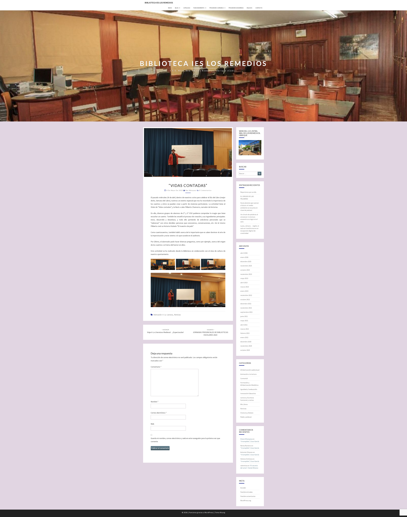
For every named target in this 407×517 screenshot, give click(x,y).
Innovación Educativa (248, 393)
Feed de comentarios (247, 496)
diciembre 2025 (245, 261)
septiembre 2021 (246, 312)
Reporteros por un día (248, 192)
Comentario (156, 367)
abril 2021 (243, 325)
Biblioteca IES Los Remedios (159, 2)
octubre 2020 (245, 350)
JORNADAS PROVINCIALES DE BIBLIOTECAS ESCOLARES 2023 (210, 332)
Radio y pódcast (246, 417)
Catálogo (186, 8)
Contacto (258, 8)
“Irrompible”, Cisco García (249, 441)
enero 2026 (244, 257)
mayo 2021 (244, 320)
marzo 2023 (244, 287)
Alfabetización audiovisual (249, 370)
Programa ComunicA (216, 8)
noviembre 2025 (246, 266)
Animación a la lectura (163, 314)
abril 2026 (243, 253)
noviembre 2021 (246, 308)
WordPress (209, 512)
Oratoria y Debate (246, 413)
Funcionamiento (198, 8)
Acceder (243, 488)
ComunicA (244, 378)
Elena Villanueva (246, 439)
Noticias (177, 314)
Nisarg (222, 512)
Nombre (154, 401)
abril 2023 (243, 282)
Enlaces (249, 8)
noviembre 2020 (246, 346)
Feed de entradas (246, 492)
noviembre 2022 (246, 295)
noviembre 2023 (246, 274)
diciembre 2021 (245, 304)
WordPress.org (245, 500)
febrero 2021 (245, 333)
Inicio (170, 8)
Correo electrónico (159, 413)
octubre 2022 (245, 299)
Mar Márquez (190, 190)
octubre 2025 (245, 270)
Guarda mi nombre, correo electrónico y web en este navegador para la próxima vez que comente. (185, 440)
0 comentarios (205, 190)
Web (152, 424)
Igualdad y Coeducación (248, 389)
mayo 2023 (244, 278)
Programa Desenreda (236, 8)
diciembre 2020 (245, 342)
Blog (176, 8)
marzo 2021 (244, 329)
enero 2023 (244, 291)
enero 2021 (244, 337)
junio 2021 (244, 316)
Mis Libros (244, 404)
